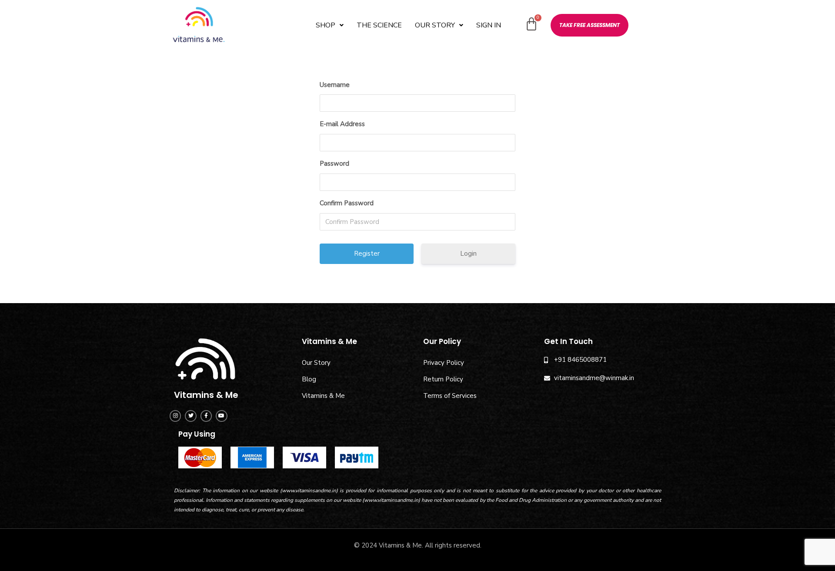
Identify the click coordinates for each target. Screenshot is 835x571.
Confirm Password (347, 203)
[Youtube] (221, 415)
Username (335, 84)
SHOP (325, 25)
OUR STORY (435, 25)
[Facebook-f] (206, 415)
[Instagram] (175, 415)
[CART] (531, 24)
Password (334, 163)
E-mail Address (342, 124)
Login (468, 253)
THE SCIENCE (379, 25)
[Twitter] (190, 415)
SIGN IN (488, 25)
